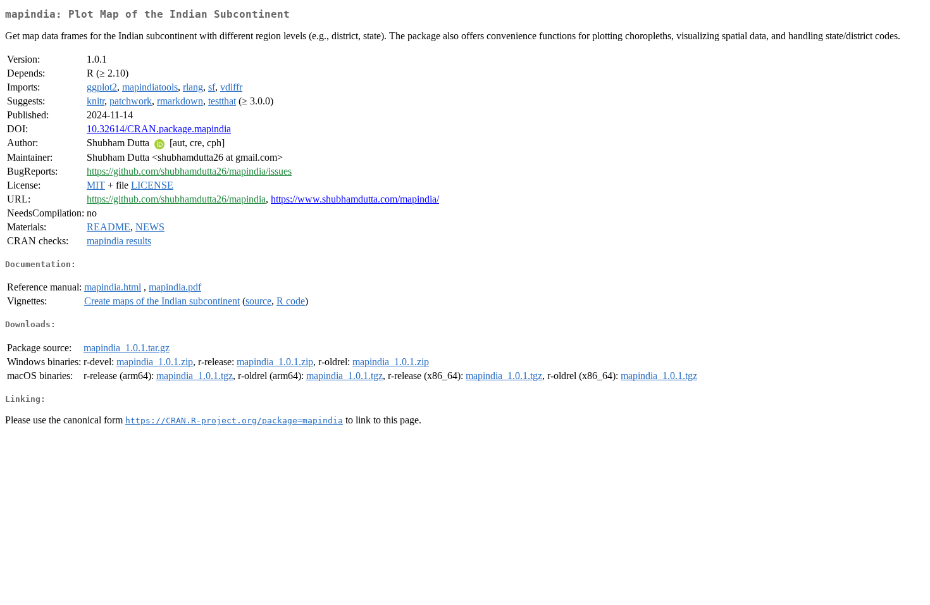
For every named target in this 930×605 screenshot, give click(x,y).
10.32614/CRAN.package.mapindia (159, 128)
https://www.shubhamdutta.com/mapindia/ (355, 199)
